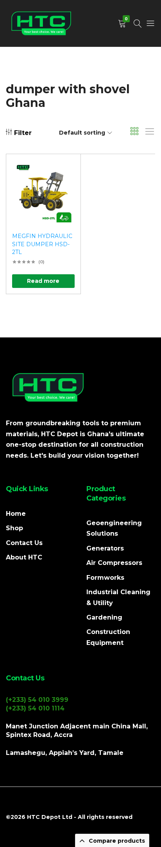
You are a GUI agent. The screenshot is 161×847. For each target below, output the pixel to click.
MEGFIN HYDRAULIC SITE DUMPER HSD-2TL (42, 244)
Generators (105, 548)
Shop (14, 528)
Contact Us (24, 543)
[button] (65, 192)
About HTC (24, 557)
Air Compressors (114, 562)
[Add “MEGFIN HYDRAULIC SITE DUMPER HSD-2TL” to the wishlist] (65, 171)
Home (16, 513)
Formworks (105, 577)
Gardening (104, 617)
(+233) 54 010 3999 (37, 699)
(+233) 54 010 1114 (35, 708)
